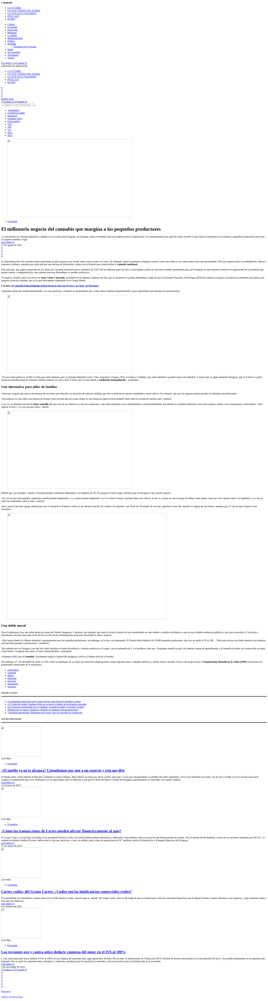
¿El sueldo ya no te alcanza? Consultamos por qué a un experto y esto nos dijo (63, 770)
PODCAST (13, 16)
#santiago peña (14, 118)
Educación (12, 30)
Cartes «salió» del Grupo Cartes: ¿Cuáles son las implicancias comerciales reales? (66, 891)
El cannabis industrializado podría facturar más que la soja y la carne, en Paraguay (55, 285)
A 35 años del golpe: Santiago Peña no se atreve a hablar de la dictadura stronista (46, 704)
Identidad (12, 32)
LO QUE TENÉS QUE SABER (23, 10)
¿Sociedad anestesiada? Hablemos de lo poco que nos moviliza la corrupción (44, 712)
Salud (10, 49)
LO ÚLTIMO (14, 8)
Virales (10, 58)
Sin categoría (13, 52)
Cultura (11, 24)
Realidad (11, 44)
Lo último (12, 35)
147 (9, 129)
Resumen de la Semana (25, 46)
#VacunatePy (13, 121)
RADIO (11, 19)
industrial (11, 678)
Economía (12, 27)
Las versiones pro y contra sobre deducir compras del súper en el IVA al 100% (63, 952)
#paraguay (12, 115)
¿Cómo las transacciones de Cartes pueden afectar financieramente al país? (61, 831)
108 (9, 127)
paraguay (11, 686)
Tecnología (12, 55)
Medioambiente (15, 38)
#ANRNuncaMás (16, 113)
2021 (9, 132)
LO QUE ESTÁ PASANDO (21, 13)
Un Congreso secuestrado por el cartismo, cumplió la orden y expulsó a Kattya (45, 707)
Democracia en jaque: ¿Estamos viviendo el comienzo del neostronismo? (42, 709)
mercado (11, 681)
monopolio (12, 684)
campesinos (13, 670)
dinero (10, 675)
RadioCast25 (7, 99)
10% (9, 124)
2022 (9, 135)
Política (11, 41)
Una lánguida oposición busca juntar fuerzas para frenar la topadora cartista (44, 701)
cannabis (11, 672)
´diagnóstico (13, 110)
